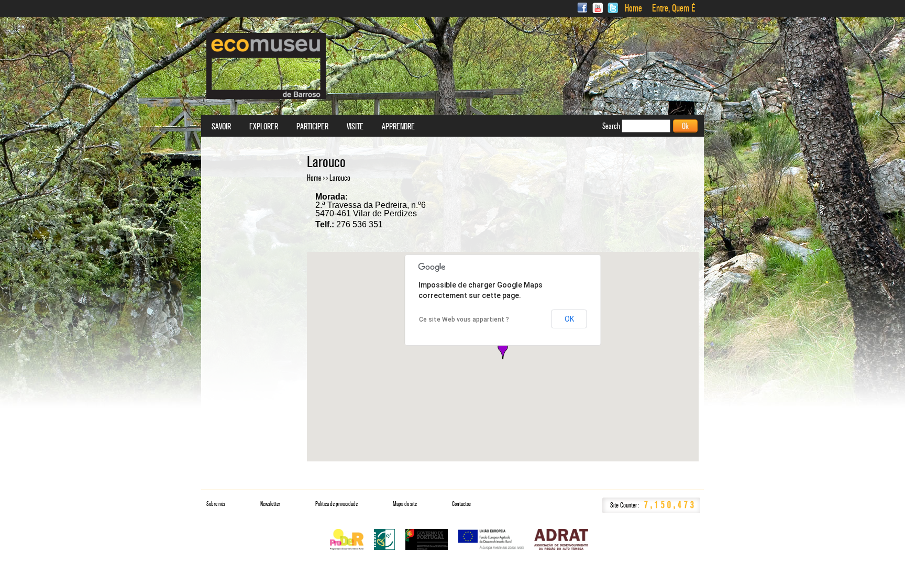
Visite (355, 127)
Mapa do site (405, 503)
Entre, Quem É (674, 8)
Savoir (221, 127)
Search (612, 126)
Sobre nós (215, 503)
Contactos (461, 503)
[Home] (266, 66)
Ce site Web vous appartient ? (464, 319)
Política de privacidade (336, 503)
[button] (503, 350)
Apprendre (398, 127)
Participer (312, 127)
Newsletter (270, 503)
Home (633, 8)
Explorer (263, 127)
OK (569, 319)
